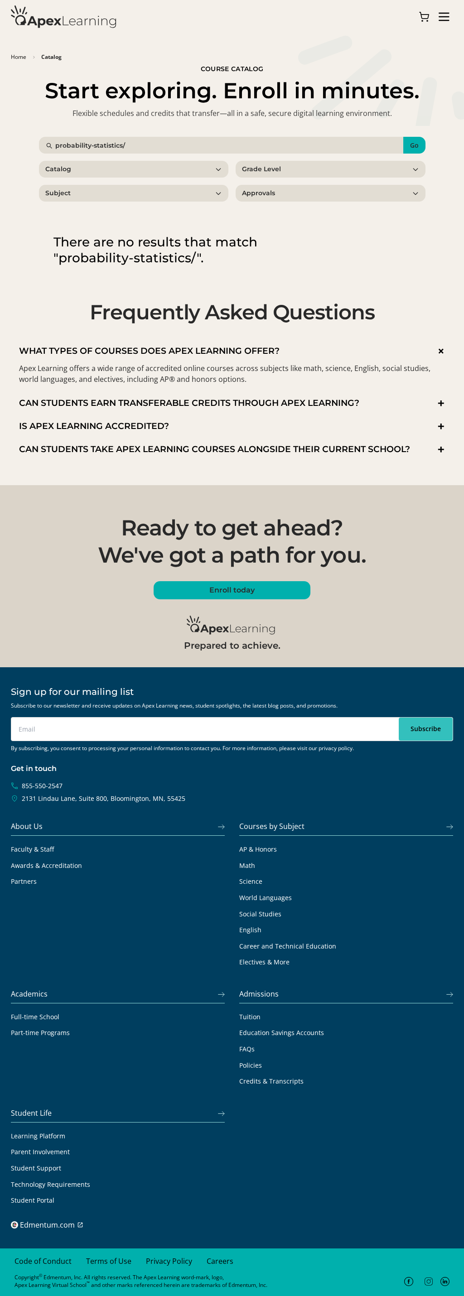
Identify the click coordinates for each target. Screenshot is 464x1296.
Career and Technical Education (287, 946)
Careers (220, 1261)
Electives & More (264, 962)
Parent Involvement (40, 1151)
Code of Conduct (43, 1261)
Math (247, 865)
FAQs (247, 1049)
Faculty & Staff (32, 849)
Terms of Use (108, 1261)
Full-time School (35, 1016)
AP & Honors (258, 849)
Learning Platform (38, 1136)
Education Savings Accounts (281, 1032)
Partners (24, 881)
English (250, 929)
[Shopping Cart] (424, 17)
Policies (250, 1065)
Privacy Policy (169, 1261)
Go (414, 145)
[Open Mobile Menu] (444, 17)
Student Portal (32, 1200)
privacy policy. (336, 748)
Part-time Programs (40, 1032)
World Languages (265, 897)
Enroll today (232, 590)
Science (250, 881)
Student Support (36, 1168)
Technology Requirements (50, 1184)
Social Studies (260, 914)
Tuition (250, 1016)
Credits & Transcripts (271, 1081)
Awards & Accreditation (46, 865)
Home (18, 57)
